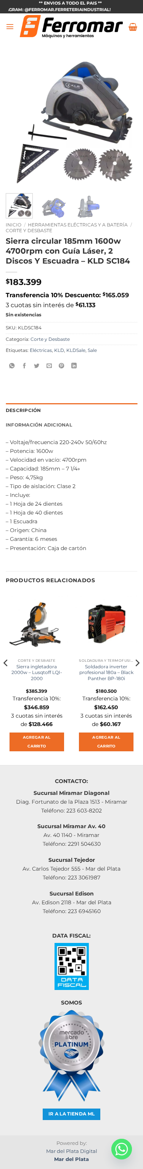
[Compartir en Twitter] (36, 366)
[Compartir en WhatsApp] (12, 366)
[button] (10, 26)
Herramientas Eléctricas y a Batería (78, 225)
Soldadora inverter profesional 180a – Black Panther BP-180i (106, 673)
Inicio (13, 225)
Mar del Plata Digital (71, 1151)
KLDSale (75, 350)
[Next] (125, 121)
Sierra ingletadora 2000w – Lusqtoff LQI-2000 (36, 673)
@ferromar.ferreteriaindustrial (60, 9)
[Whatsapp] (121, 1149)
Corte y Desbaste (29, 230)
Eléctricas (41, 350)
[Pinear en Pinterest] (61, 366)
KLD (59, 350)
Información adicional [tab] (39, 425)
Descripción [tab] (23, 410)
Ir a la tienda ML (71, 1114)
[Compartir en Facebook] (24, 366)
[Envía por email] (49, 366)
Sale (92, 350)
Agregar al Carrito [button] (37, 742)
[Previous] (18, 121)
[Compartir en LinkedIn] (74, 366)
